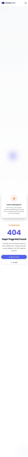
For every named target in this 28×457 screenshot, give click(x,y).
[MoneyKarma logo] (8, 3)
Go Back (15, 262)
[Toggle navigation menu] (25, 3)
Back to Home (15, 257)
